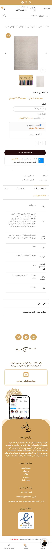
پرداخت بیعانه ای (33, 125)
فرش (40, 26)
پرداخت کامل (34, 134)
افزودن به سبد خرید (25, 152)
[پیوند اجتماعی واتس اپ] (26, 2)
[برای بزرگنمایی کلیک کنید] (43, 70)
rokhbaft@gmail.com (23, 497)
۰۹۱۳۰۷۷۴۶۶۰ (24, 492)
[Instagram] (33, 337)
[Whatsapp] (18, 337)
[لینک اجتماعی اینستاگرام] (29, 2)
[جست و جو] (4, 15)
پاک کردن (41, 114)
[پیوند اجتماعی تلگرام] (22, 2)
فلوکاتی (21, 26)
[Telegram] (26, 337)
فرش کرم (25, 180)
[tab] (40, 188)
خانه (47, 26)
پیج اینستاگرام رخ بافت (26, 381)
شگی (32, 180)
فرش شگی (31, 26)
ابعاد (44, 104)
